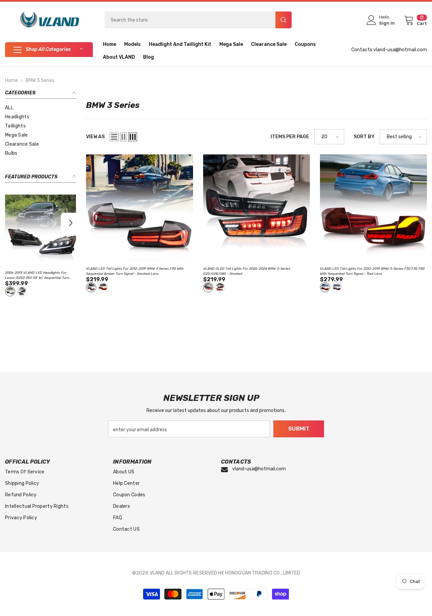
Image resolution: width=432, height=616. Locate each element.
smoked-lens (91, 287)
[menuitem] (40, 107)
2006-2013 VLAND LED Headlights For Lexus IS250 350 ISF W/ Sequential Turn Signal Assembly (37, 276)
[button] (71, 223)
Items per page (290, 136)
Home (11, 80)
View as (95, 136)
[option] (40, 246)
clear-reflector (22, 291)
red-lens (103, 287)
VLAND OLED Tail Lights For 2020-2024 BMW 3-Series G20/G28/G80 (246, 271)
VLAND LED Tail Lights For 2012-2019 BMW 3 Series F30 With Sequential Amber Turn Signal (135, 271)
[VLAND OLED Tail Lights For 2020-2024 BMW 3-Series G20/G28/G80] (256, 207)
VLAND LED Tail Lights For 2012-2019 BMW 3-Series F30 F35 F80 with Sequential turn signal (372, 271)
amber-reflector (10, 291)
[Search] (198, 19)
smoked (208, 287)
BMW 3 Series (40, 80)
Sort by (364, 136)
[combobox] (190, 19)
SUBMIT (298, 429)
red (220, 287)
